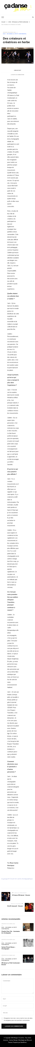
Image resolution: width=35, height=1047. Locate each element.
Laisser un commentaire (17, 74)
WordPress (23, 1042)
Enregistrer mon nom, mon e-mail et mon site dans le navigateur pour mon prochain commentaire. (18, 1019)
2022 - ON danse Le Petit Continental (15, 33)
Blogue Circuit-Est (19, 1037)
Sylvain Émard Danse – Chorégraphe (8, 948)
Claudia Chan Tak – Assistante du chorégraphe (10, 932)
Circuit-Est (17, 70)
